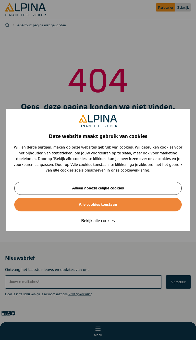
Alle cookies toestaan (98, 204)
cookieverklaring (134, 170)
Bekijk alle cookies (98, 221)
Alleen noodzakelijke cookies (98, 188)
